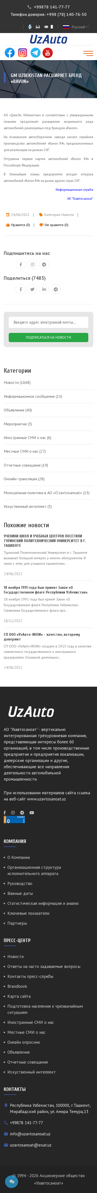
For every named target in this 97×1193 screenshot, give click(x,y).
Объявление (18, 409)
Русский (80, 26)
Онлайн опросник (23, 1042)
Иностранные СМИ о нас (27, 437)
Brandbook (17, 986)
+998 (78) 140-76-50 (67, 14)
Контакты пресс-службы (30, 976)
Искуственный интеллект (28, 506)
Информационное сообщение (33, 396)
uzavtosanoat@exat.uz (30, 1145)
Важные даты (20, 893)
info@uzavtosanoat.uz (30, 1134)
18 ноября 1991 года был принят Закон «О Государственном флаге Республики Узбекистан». (46, 590)
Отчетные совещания (26, 465)
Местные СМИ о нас (25, 451)
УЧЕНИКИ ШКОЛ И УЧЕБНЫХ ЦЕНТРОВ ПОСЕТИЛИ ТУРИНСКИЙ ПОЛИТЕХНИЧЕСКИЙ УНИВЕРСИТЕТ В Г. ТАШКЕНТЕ (45, 541)
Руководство (19, 883)
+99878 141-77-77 (52, 7)
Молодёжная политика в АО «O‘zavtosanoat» (47, 492)
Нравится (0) (18, 225)
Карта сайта (19, 996)
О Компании (18, 857)
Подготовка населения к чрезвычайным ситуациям (45, 1009)
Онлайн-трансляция (24, 478)
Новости (67, 214)
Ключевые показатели (28, 913)
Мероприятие (18, 423)
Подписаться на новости (48, 337)
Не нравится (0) (53, 225)
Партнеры (17, 923)
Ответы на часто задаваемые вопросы (43, 966)
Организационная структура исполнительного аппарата (34, 870)
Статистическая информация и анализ (43, 903)
